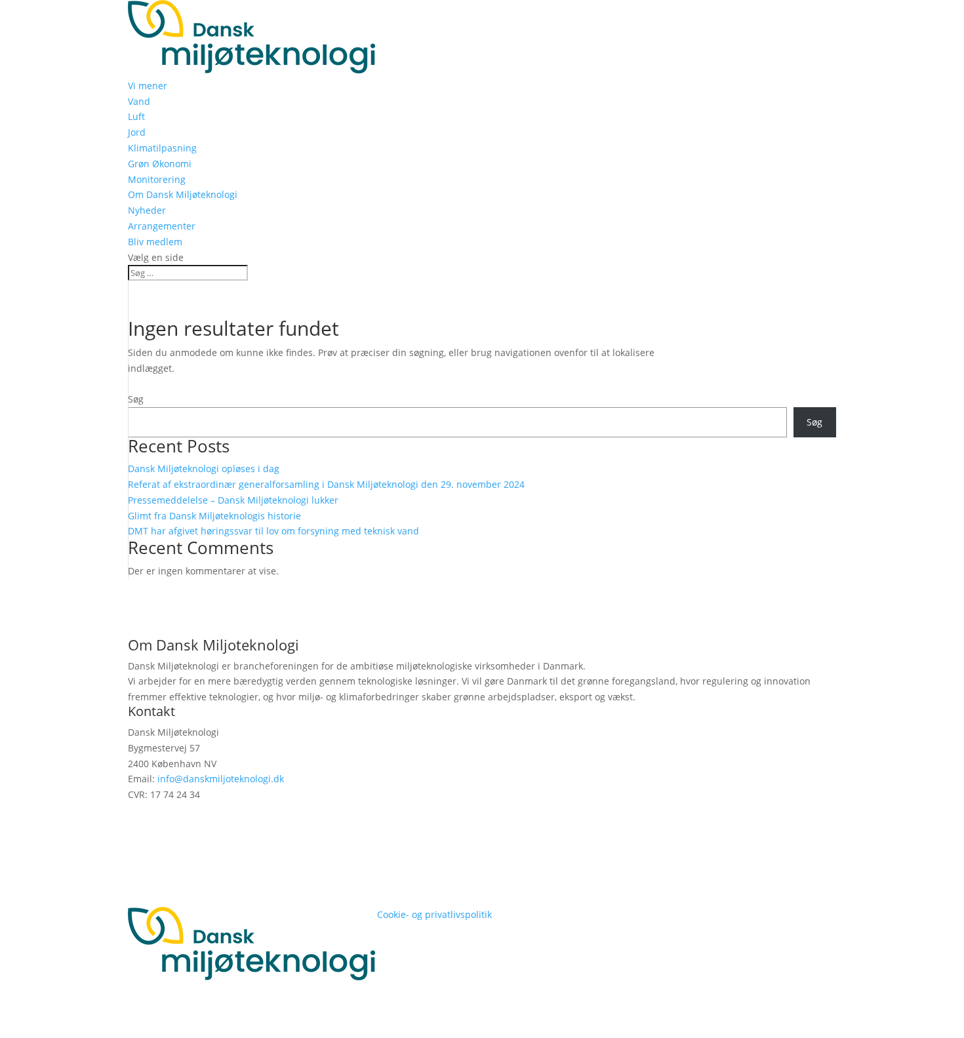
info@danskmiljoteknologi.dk (220, 778)
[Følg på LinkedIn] (138, 813)
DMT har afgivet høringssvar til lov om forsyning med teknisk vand (273, 531)
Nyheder (147, 210)
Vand (139, 101)
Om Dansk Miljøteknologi (182, 194)
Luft (136, 116)
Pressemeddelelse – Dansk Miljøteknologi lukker (233, 500)
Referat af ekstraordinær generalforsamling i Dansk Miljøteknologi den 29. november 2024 (326, 484)
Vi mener (147, 85)
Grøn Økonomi (159, 163)
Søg (136, 399)
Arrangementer (161, 226)
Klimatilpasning (162, 148)
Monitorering (157, 179)
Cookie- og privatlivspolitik (434, 914)
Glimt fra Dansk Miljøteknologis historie (214, 515)
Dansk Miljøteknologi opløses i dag (203, 468)
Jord (137, 132)
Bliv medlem (155, 241)
